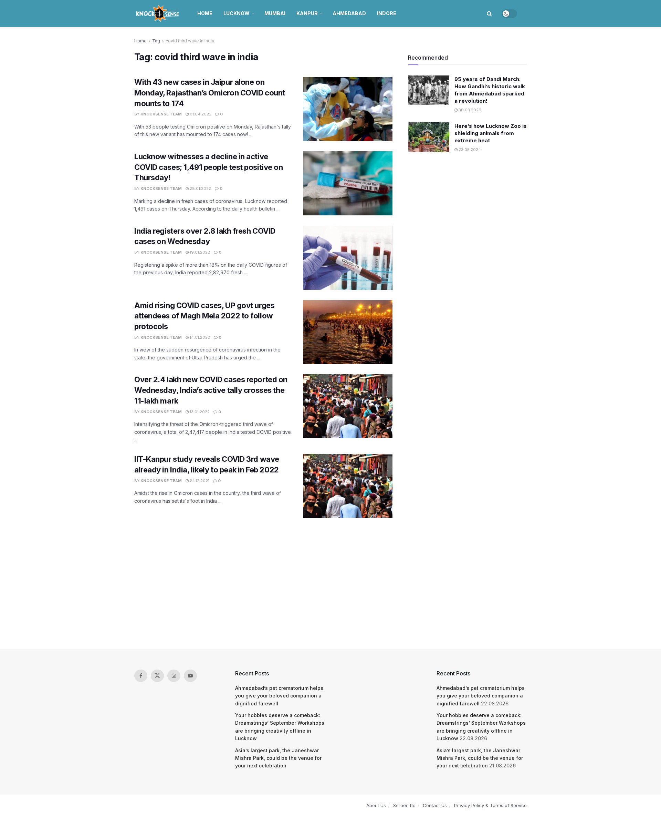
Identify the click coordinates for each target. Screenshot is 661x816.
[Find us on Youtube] (190, 676)
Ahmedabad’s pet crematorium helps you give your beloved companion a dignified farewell (279, 695)
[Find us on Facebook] (140, 676)
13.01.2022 (199, 411)
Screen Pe (404, 805)
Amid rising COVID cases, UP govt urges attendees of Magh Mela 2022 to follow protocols (204, 316)
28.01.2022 (200, 188)
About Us (376, 805)
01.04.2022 (200, 114)
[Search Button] (489, 13)
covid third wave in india (190, 40)
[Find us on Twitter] (157, 676)
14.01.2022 (199, 337)
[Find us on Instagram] (173, 676)
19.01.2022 (199, 252)
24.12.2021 (199, 480)
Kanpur (307, 13)
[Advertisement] (330, 583)
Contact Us (435, 805)
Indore (386, 13)
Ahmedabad (349, 13)
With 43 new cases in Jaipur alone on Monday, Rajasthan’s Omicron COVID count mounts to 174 (209, 93)
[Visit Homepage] (158, 13)
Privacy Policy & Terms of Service (490, 805)
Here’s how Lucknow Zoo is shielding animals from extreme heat (490, 133)
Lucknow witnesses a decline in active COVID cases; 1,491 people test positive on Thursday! (208, 167)
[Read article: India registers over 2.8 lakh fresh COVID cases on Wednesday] (347, 258)
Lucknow (236, 13)
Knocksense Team (161, 114)
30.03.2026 (469, 110)
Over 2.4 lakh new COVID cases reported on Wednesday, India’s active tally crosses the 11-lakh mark (210, 390)
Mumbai (274, 13)
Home (204, 13)
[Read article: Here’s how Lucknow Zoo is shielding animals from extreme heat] (428, 137)
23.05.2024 (469, 149)
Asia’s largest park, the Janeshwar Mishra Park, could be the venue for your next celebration (278, 758)
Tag (156, 40)
